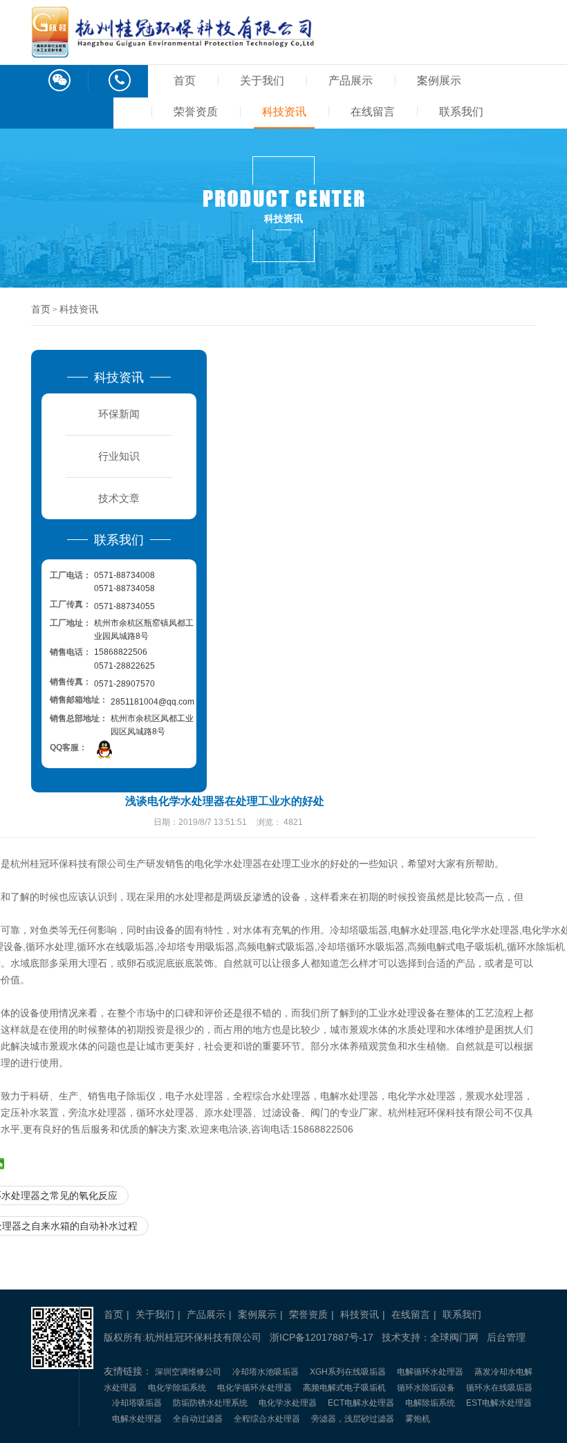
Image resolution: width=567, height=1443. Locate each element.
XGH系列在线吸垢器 (348, 1372)
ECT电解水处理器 (361, 1403)
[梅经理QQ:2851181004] (104, 749)
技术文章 (119, 498)
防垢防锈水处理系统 (210, 1403)
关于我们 (262, 80)
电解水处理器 (137, 1419)
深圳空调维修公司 (188, 1372)
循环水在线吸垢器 (499, 1388)
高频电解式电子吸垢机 (344, 1388)
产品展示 (350, 80)
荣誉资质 (196, 112)
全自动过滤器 (198, 1419)
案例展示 (439, 80)
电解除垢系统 (430, 1403)
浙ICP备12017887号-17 (321, 1337)
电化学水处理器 (288, 1403)
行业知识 (119, 456)
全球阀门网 (454, 1337)
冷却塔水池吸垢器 (265, 1372)
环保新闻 (119, 414)
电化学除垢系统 (177, 1388)
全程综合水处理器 (267, 1419)
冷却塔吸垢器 (137, 1403)
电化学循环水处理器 (254, 1388)
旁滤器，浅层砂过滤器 (352, 1419)
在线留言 (373, 112)
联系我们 (461, 112)
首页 (185, 80)
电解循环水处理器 (430, 1372)
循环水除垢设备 (426, 1388)
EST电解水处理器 (499, 1403)
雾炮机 (417, 1419)
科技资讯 (284, 112)
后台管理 (506, 1337)
